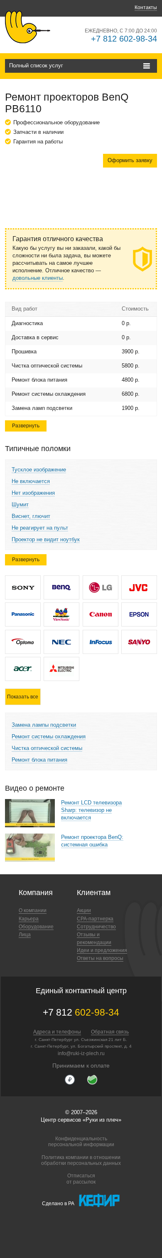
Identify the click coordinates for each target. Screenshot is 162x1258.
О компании (33, 910)
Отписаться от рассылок (81, 1178)
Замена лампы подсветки (44, 725)
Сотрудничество (96, 927)
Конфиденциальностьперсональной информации (81, 1141)
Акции (84, 910)
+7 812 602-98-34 (124, 38)
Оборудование (36, 927)
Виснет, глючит (31, 516)
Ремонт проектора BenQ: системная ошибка (92, 841)
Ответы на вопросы (100, 958)
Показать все (22, 697)
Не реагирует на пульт (40, 528)
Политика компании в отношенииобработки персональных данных (81, 1160)
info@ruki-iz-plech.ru (81, 1053)
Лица (25, 934)
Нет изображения (33, 493)
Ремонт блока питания (39, 760)
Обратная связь (110, 1032)
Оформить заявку (130, 160)
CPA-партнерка (95, 919)
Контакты (146, 7)
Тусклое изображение (39, 469)
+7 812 (81, 1012)
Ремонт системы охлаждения (49, 736)
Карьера (29, 919)
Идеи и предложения (102, 950)
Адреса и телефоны (57, 1032)
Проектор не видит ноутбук (46, 539)
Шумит (20, 504)
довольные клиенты (37, 278)
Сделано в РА (58, 1203)
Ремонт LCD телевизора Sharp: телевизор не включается (91, 810)
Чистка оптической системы (47, 748)
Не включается (31, 481)
